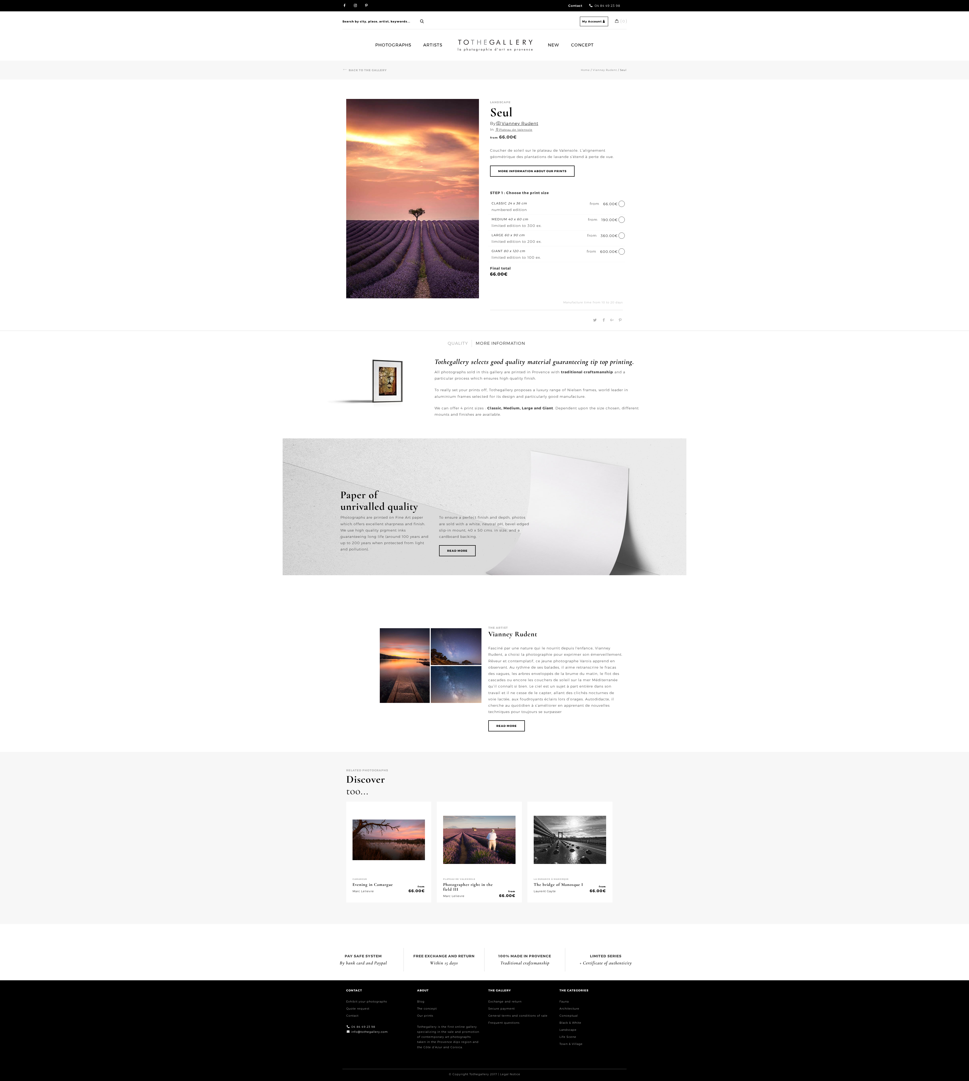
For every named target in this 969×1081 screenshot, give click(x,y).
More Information (500, 343)
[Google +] (611, 320)
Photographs (393, 44)
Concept (582, 44)
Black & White (570, 1022)
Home (461, 42)
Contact (575, 6)
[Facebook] (603, 320)
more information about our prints (532, 171)
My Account (592, 21)
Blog (420, 1001)
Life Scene (567, 1037)
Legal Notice (510, 1074)
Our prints (425, 1015)
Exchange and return (505, 1001)
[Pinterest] (619, 320)
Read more (457, 550)
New (553, 44)
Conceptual (568, 1015)
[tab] (458, 343)
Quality (458, 343)
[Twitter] (594, 320)
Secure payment (501, 1008)
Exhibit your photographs (366, 1001)
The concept (427, 1008)
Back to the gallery (368, 70)
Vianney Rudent (605, 70)
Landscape (568, 1030)
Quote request (357, 1008)
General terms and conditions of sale (518, 1015)
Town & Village (571, 1044)
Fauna (564, 1001)
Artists (432, 44)
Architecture (569, 1008)
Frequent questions (504, 1022)
